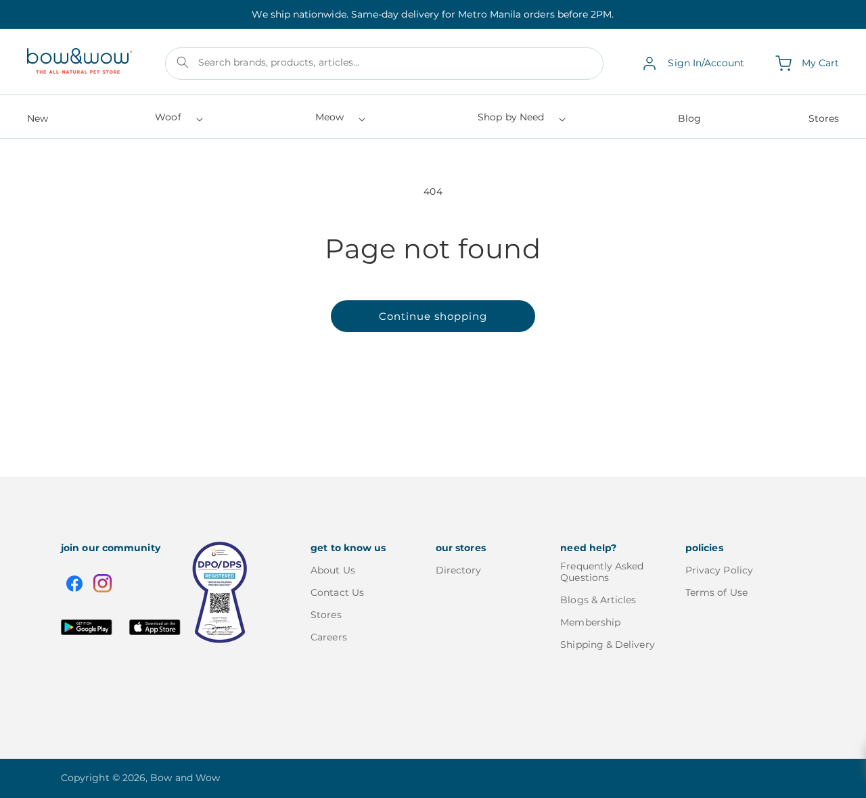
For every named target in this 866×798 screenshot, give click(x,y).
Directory (459, 570)
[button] (177, 121)
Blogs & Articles (598, 600)
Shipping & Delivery (607, 644)
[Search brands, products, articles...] (183, 62)
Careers (329, 637)
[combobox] (384, 63)
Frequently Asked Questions (601, 572)
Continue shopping (433, 316)
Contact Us (337, 592)
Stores (326, 615)
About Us (333, 570)
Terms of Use (716, 592)
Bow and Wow (185, 778)
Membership (590, 622)
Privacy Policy (719, 570)
